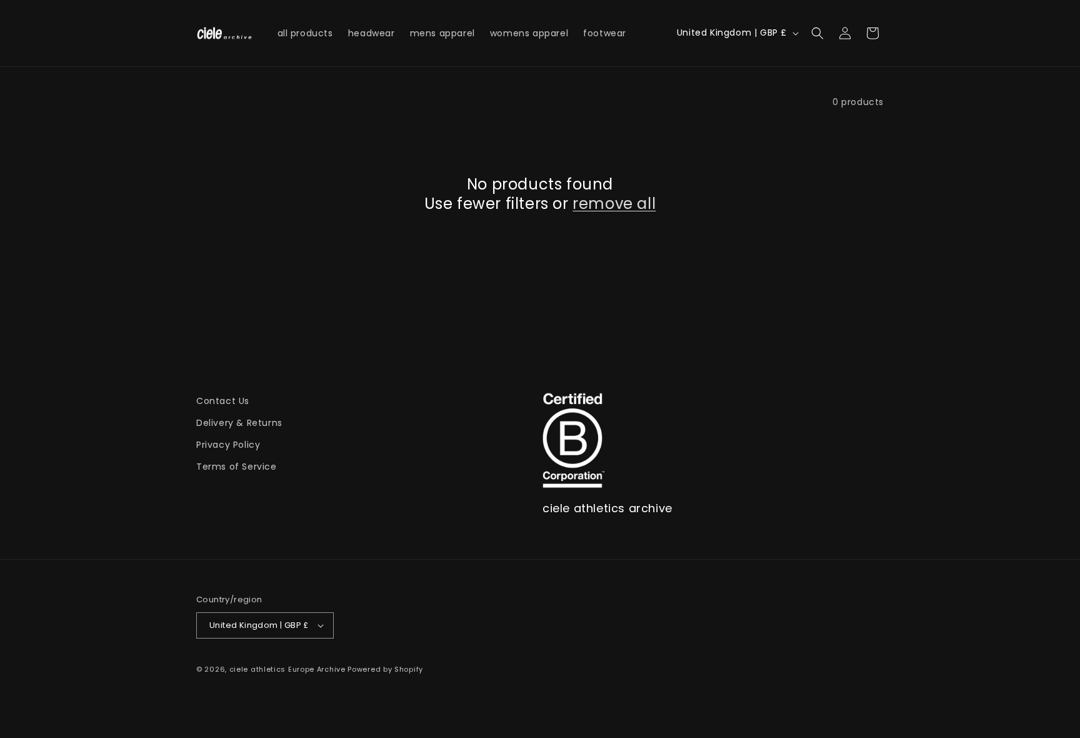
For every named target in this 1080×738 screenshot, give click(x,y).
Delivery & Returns (239, 423)
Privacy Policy (228, 444)
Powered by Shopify (385, 669)
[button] (817, 33)
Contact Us (222, 401)
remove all (614, 203)
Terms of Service (236, 466)
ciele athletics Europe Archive (287, 669)
